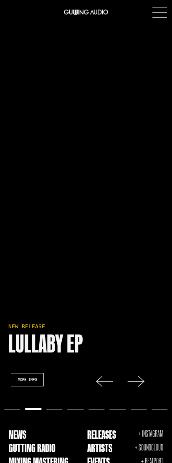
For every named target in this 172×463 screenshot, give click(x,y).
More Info (27, 379)
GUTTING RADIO (32, 448)
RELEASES (101, 434)
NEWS (17, 434)
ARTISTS (99, 448)
